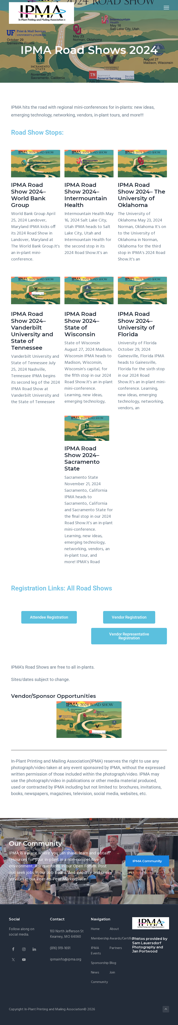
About (114, 929)
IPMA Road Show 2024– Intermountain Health (85, 195)
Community (99, 982)
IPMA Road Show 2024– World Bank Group (28, 195)
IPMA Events (96, 951)
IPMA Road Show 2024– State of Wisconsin (81, 324)
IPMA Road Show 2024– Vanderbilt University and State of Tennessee (32, 330)
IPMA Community (147, 861)
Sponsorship (100, 963)
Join (112, 972)
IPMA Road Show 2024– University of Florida (136, 324)
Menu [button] (161, 7)
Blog (113, 963)
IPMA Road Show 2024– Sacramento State (82, 458)
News (95, 972)
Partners (116, 948)
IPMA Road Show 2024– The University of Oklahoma (141, 195)
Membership (100, 938)
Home (95, 929)
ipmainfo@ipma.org (65, 959)
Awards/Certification (125, 938)
